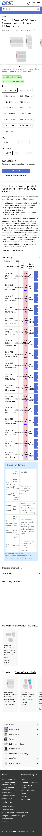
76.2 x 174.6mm (26, 108)
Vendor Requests (27, 790)
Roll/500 (18, 153)
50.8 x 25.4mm (10, 102)
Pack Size (6, 149)
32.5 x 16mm (9, 131)
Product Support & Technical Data (15, 813)
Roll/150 (29, 153)
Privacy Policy (7, 793)
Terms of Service (8, 796)
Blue (14, 142)
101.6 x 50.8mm (26, 119)
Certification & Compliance (26, 786)
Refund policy (7, 799)
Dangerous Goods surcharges (13, 816)
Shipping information (12, 568)
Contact (24, 796)
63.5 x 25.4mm (10, 119)
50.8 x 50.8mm (26, 96)
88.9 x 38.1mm (9, 114)
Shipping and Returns (29, 782)
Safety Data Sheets (9, 807)
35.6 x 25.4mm (10, 96)
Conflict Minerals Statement (8, 788)
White (6, 142)
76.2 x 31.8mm (25, 125)
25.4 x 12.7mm (9, 125)
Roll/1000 (7, 153)
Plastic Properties (8, 819)
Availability (7, 257)
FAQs (23, 779)
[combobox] (21, 9)
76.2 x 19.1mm (25, 102)
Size (4, 86)
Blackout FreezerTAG (27, 625)
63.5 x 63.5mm (9, 108)
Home (4, 16)
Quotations (7, 573)
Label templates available (12, 250)
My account (25, 800)
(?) (25, 278)
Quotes (24, 794)
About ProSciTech (8, 779)
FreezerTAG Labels (25, 672)
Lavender (24, 142)
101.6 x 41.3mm (25, 114)
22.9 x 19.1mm (25, 90)
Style (4, 138)
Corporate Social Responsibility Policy (9, 783)
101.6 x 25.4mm (10, 90)
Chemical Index (8, 810)
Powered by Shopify (26, 831)
